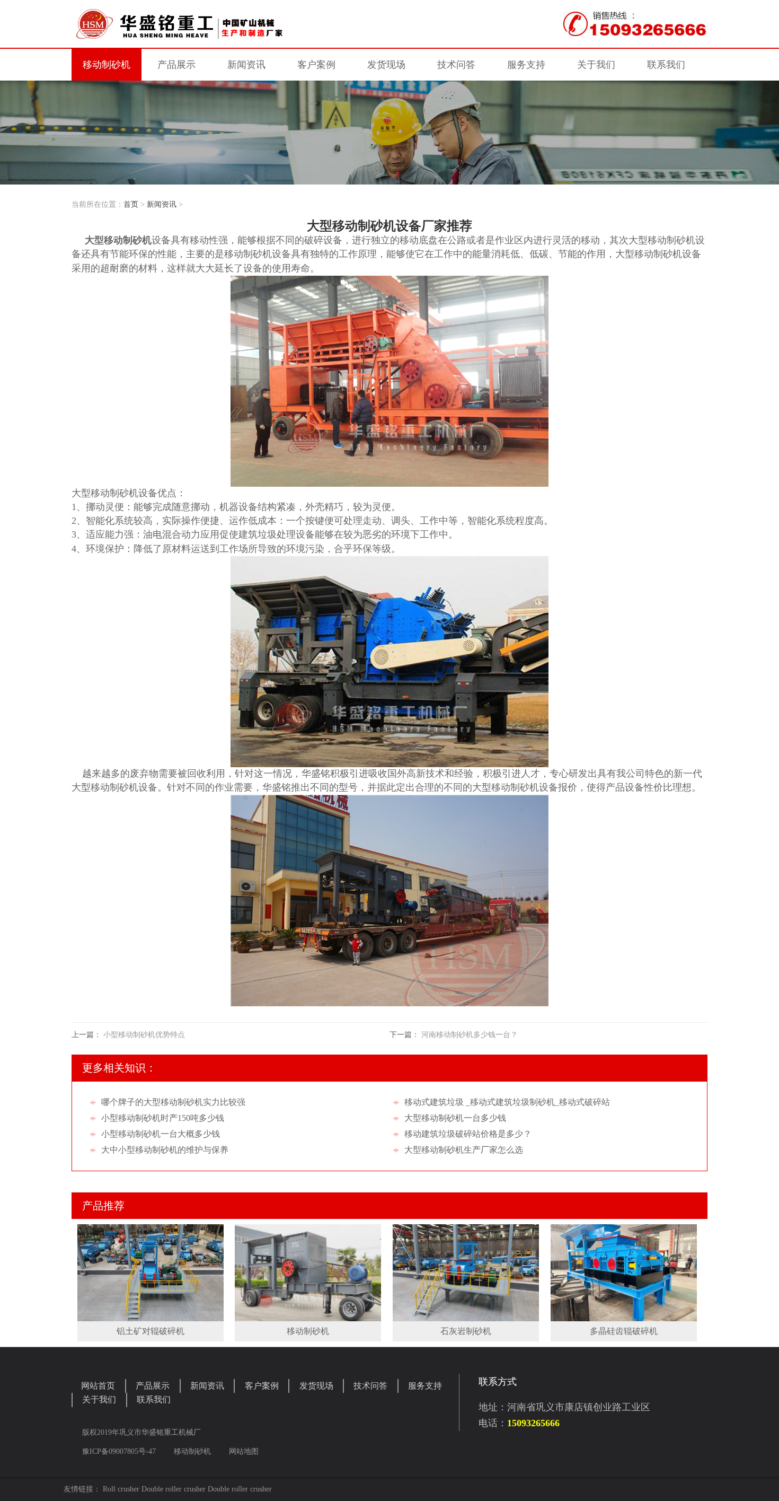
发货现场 (316, 1385)
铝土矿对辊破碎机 (150, 1331)
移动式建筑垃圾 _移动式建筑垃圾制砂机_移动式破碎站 (507, 1102)
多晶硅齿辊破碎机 (624, 1331)
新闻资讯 (161, 204)
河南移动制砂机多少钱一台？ (469, 1035)
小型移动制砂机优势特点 (144, 1035)
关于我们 (99, 1399)
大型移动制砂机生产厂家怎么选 (463, 1149)
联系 (666, 64)
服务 (526, 64)
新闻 (246, 64)
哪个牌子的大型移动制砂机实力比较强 (173, 1102)
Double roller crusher (173, 1489)
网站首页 (98, 1385)
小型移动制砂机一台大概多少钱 (160, 1133)
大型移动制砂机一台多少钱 (455, 1117)
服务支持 (425, 1385)
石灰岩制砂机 (465, 1331)
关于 (596, 64)
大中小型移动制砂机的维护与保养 (164, 1149)
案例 (316, 64)
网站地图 (244, 1451)
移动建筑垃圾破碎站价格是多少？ (468, 1133)
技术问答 (456, 64)
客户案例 (262, 1385)
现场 (386, 64)
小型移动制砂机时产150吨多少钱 (162, 1117)
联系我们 (154, 1399)
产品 (176, 64)
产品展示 (153, 1385)
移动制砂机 (106, 64)
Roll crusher (121, 1489)
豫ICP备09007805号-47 (120, 1451)
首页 (130, 204)
